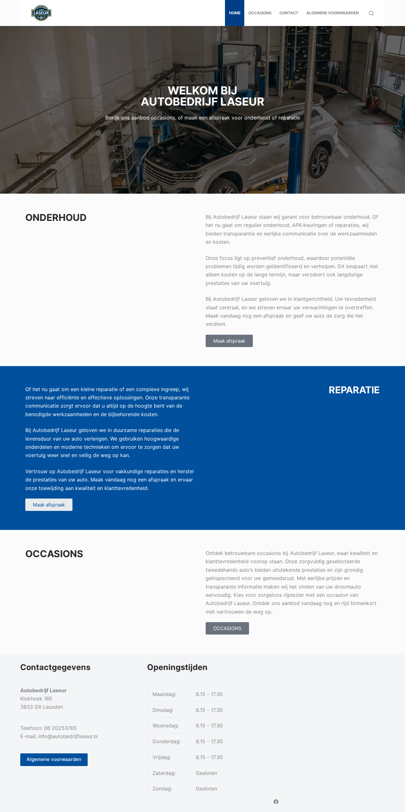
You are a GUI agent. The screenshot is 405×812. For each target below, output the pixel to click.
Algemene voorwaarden (332, 12)
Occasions (259, 12)
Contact (288, 12)
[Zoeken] (371, 13)
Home (234, 12)
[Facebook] (276, 801)
